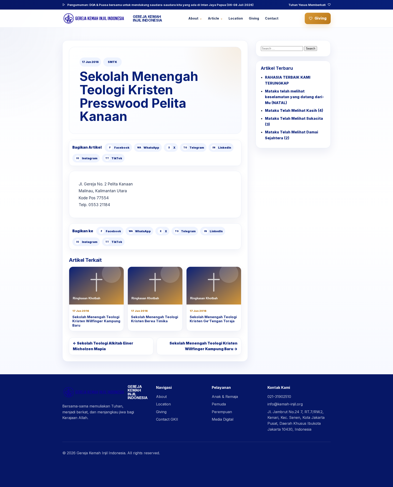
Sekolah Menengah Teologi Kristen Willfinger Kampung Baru (96, 321)
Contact (271, 18)
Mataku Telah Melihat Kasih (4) (294, 110)
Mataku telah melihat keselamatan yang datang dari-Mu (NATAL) (294, 97)
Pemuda (219, 404)
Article (213, 18)
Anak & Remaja (225, 396)
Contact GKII (167, 419)
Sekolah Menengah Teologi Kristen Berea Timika (154, 319)
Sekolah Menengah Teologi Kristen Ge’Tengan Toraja (213, 319)
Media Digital (222, 419)
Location (236, 18)
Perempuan (222, 412)
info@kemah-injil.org (285, 404)
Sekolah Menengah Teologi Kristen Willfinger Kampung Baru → (203, 346)
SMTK (112, 62)
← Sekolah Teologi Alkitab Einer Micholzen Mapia (103, 346)
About (193, 18)
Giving (254, 18)
